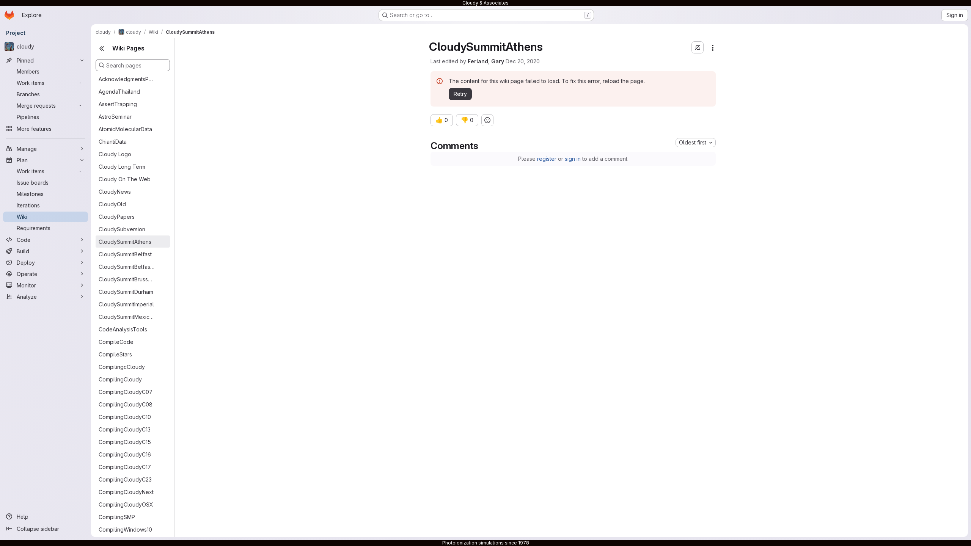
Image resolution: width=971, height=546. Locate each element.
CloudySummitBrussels (127, 279)
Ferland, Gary (486, 61)
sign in (573, 158)
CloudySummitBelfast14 (127, 267)
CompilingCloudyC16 (125, 454)
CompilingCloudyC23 (125, 479)
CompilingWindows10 (125, 529)
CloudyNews (115, 191)
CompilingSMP (117, 517)
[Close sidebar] (102, 48)
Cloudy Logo (115, 154)
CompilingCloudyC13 (125, 429)
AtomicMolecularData (125, 129)
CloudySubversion (122, 229)
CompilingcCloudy (122, 367)
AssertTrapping (118, 104)
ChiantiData (113, 141)
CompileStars (115, 354)
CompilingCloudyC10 (125, 417)
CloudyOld (112, 204)
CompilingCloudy (120, 379)
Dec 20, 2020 (523, 61)
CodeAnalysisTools (123, 329)
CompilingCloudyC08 (125, 404)
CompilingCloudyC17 (125, 467)
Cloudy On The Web (125, 179)
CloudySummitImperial (126, 304)
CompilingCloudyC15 (125, 442)
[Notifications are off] (697, 47)
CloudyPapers (117, 216)
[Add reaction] (487, 120)
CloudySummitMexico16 (127, 317)
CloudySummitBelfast (125, 254)
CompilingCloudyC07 (125, 392)
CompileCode (116, 342)
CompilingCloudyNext (126, 492)
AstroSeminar (115, 116)
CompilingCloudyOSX (126, 504)
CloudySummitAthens (125, 241)
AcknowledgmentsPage (127, 79)
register (546, 158)
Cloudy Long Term (122, 166)
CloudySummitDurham (126, 292)
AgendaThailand (119, 91)
